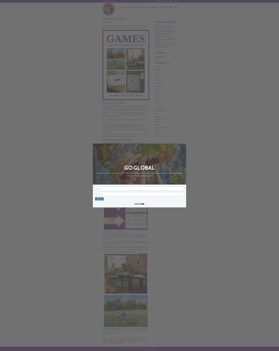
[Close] (184, 145)
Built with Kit (139, 204)
